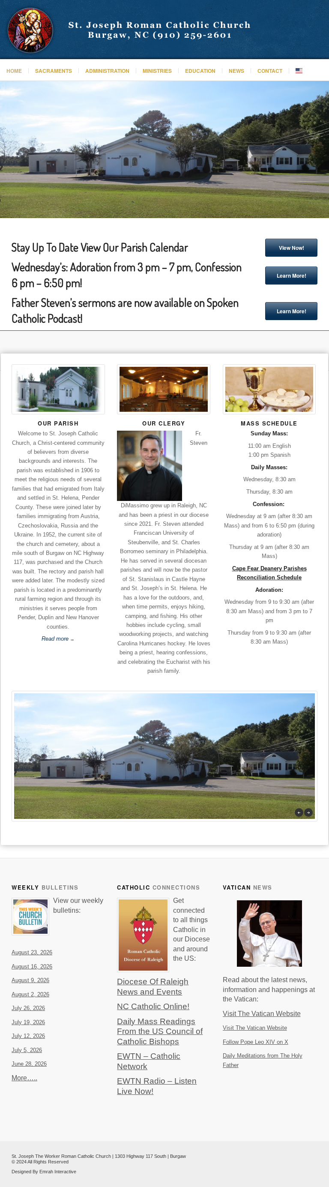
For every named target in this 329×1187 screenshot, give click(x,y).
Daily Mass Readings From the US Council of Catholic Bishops (160, 1031)
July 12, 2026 (28, 1036)
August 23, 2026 (32, 952)
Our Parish (58, 423)
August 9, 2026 (30, 980)
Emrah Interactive (57, 1171)
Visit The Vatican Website (255, 1028)
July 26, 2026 (28, 1008)
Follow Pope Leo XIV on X (255, 1042)
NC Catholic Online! (153, 1006)
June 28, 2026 (29, 1064)
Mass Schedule (269, 423)
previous (299, 812)
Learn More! (291, 275)
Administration (107, 70)
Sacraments (53, 70)
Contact (269, 70)
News (236, 70)
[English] (299, 71)
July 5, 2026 (27, 1050)
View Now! (291, 248)
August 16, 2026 (32, 966)
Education (200, 70)
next (308, 812)
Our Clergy (163, 423)
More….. (24, 1078)
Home (14, 70)
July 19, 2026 (28, 1022)
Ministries (157, 70)
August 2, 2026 (30, 994)
